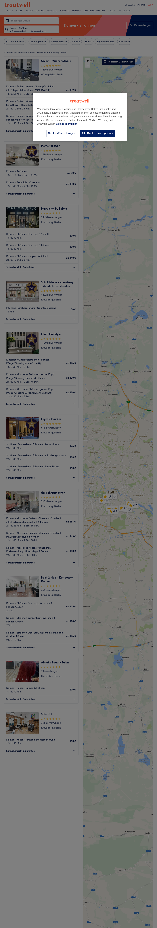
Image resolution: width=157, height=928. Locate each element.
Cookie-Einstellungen (62, 133)
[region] (80, 117)
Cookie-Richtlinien (66, 124)
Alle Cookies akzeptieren (97, 133)
